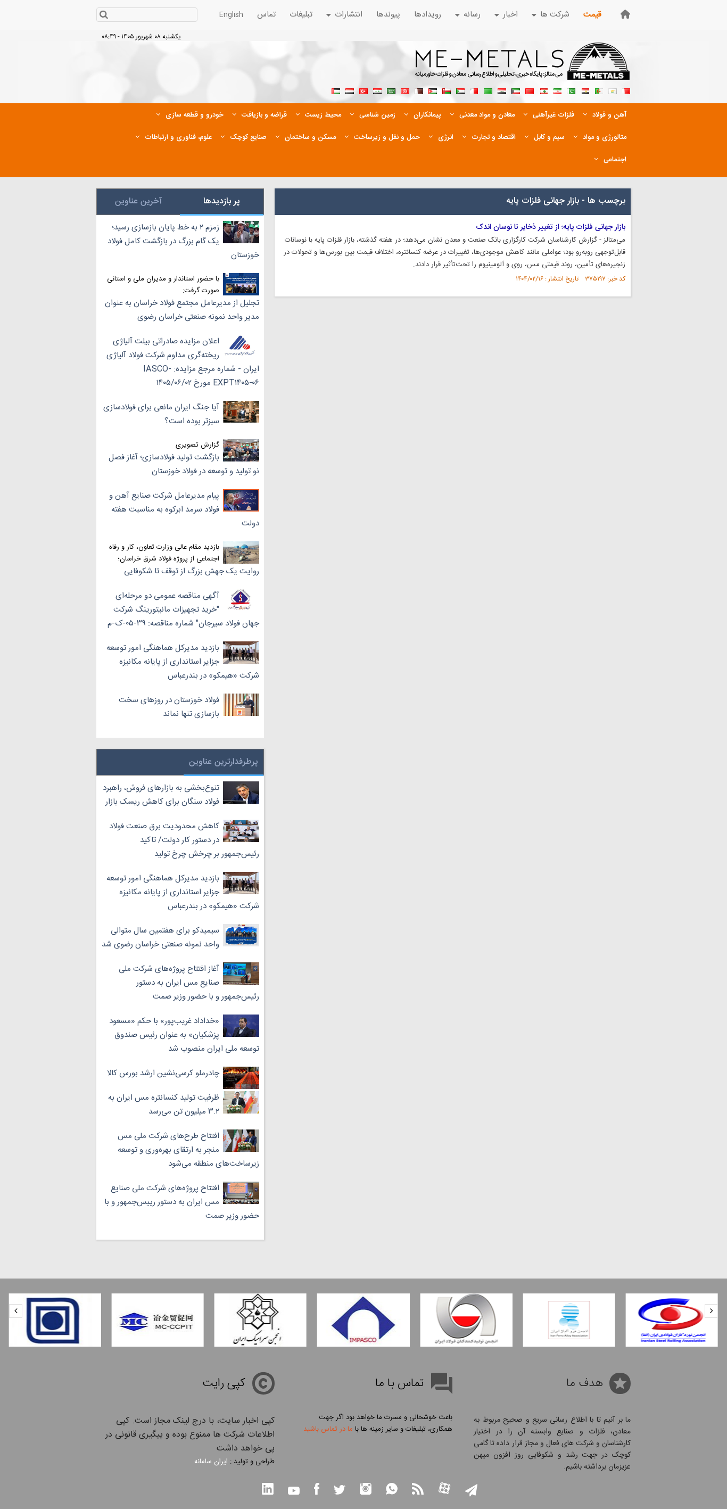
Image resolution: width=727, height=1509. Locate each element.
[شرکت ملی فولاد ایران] (55, 1320)
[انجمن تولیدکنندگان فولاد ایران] (466, 1320)
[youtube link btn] (294, 1492)
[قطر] (419, 90)
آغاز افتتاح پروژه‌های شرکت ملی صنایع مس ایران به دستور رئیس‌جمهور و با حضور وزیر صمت (189, 982)
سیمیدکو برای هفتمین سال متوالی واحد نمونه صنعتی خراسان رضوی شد (160, 937)
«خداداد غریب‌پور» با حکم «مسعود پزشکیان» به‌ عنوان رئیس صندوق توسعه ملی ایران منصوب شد (184, 1035)
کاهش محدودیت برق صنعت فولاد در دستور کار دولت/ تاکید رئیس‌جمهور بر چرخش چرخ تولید (184, 840)
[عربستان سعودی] (391, 90)
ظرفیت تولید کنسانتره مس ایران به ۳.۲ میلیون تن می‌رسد (163, 1104)
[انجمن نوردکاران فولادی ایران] (672, 1320)
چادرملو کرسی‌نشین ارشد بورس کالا (163, 1073)
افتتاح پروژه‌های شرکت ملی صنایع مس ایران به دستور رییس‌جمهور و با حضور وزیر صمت (181, 1202)
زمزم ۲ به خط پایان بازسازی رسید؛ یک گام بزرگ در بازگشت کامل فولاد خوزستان (183, 241)
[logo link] (523, 67)
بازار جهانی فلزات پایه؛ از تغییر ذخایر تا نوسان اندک (550, 227)
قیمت (592, 14)
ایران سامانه (211, 1461)
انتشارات (348, 14)
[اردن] (432, 90)
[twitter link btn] (339, 1491)
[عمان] (446, 90)
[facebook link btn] (316, 1490)
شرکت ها (554, 14)
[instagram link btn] (365, 1490)
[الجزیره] (598, 90)
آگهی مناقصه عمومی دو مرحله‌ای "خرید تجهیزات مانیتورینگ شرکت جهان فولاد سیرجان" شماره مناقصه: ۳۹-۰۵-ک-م (183, 609)
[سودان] (460, 90)
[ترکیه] (363, 90)
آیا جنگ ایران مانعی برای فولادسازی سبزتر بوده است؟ (161, 414)
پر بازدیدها (221, 201)
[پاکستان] (571, 90)
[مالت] (474, 90)
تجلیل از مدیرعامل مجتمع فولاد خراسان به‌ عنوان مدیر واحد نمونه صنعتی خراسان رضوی (182, 310)
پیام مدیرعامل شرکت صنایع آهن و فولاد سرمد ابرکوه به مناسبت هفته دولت (184, 509)
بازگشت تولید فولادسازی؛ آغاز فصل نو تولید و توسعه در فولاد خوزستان (184, 464)
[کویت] (515, 90)
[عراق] (502, 90)
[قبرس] (612, 90)
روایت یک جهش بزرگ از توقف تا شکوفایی (191, 571)
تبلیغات (301, 14)
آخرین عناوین (138, 201)
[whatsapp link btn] (392, 1490)
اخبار (510, 14)
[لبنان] (543, 90)
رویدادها (427, 14)
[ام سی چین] (157, 1320)
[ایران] (557, 90)
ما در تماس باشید (328, 1429)
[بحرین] (626, 90)
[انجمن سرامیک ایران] (260, 1320)
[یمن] (349, 90)
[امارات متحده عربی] (336, 90)
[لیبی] (488, 90)
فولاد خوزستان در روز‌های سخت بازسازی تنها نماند (169, 707)
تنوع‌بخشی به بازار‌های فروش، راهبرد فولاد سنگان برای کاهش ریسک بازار (161, 795)
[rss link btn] (418, 1490)
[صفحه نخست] (625, 14)
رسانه (472, 14)
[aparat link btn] (444, 1489)
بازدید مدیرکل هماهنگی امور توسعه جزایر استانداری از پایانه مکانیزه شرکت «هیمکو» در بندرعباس (182, 661)
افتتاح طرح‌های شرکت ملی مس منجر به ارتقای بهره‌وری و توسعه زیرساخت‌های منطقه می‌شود (188, 1149)
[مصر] (585, 90)
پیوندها (388, 14)
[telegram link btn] (471, 1491)
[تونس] (405, 90)
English (231, 15)
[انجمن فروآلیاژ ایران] (569, 1320)
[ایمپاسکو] (363, 1320)
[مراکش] (529, 90)
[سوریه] (377, 90)
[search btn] (103, 15)
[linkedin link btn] (268, 1490)
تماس (266, 14)
